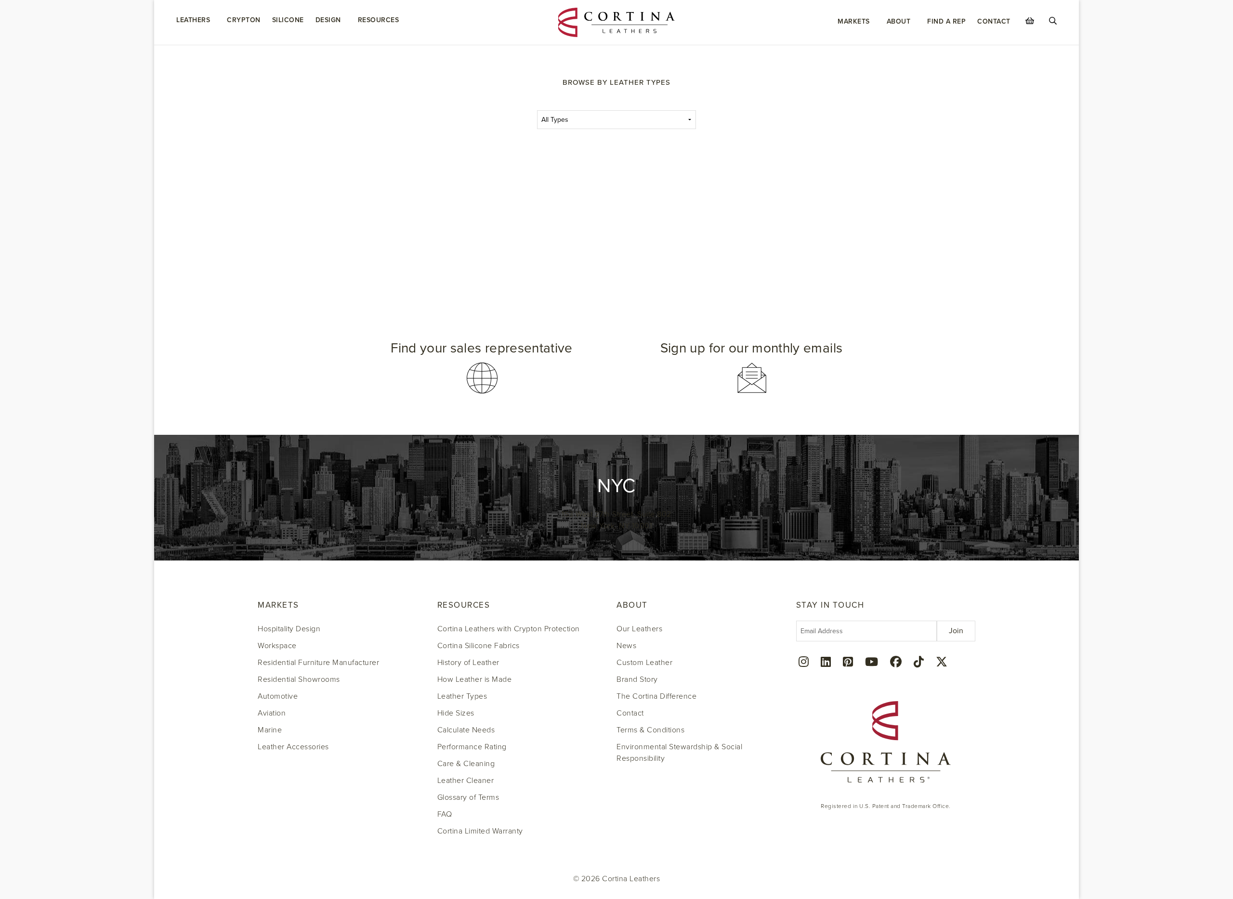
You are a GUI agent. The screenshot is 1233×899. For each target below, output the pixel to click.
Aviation (272, 713)
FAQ (444, 814)
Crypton (244, 20)
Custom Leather (644, 662)
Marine (270, 730)
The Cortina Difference (656, 696)
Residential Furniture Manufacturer (318, 662)
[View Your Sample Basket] (1029, 21)
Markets (854, 21)
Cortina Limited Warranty (480, 831)
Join (956, 631)
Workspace (277, 646)
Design (328, 20)
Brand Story (637, 679)
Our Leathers (639, 629)
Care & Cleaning (466, 764)
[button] (482, 367)
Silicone (288, 20)
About (899, 21)
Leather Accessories (293, 747)
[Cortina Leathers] (616, 21)
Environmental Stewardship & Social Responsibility (679, 752)
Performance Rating (472, 747)
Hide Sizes (455, 713)
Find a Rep (946, 21)
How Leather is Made (474, 679)
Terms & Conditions (650, 730)
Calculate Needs (466, 730)
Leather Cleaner (465, 780)
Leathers (193, 20)
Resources (378, 20)
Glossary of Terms (468, 797)
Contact (993, 21)
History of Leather (468, 662)
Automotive (278, 696)
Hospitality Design (289, 629)
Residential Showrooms (299, 679)
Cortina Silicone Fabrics (478, 646)
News (626, 646)
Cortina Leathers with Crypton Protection (508, 629)
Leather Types (462, 696)
